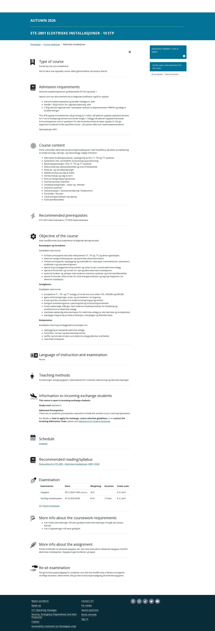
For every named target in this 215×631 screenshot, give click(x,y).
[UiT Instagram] (139, 601)
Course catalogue (51, 44)
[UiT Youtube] (157, 601)
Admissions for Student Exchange (94, 421)
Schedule (43, 443)
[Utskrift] (130, 51)
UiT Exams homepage (49, 506)
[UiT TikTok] (145, 601)
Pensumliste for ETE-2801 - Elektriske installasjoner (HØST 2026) (69, 464)
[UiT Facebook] (133, 601)
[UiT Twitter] (151, 601)
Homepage (35, 44)
